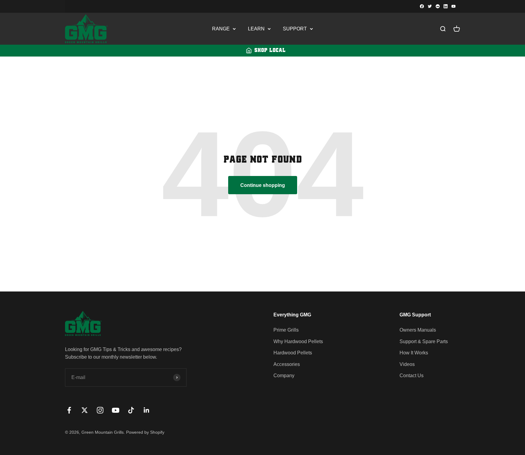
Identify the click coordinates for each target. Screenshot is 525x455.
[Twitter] (430, 6)
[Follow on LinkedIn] (146, 410)
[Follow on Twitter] (85, 410)
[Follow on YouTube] (116, 410)
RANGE (221, 28)
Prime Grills (286, 330)
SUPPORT (295, 28)
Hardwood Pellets (292, 352)
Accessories (286, 364)
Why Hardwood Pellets (298, 341)
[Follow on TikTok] (131, 410)
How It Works (414, 352)
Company (283, 375)
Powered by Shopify (145, 432)
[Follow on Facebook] (69, 410)
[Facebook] (422, 6)
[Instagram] (437, 6)
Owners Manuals (418, 330)
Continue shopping (262, 185)
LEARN (256, 28)
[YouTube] (453, 6)
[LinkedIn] (445, 6)
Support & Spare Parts (424, 341)
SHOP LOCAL (270, 50)
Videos (407, 364)
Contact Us (412, 375)
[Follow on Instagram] (100, 410)
